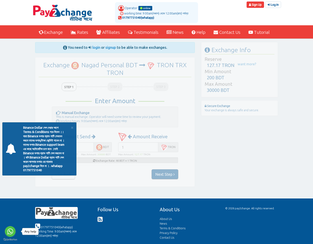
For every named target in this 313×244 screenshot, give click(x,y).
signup (110, 47)
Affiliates (110, 32)
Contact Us (229, 32)
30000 (101, 154)
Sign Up (256, 4)
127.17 (139, 154)
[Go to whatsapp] (10, 231)
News (178, 32)
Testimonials (145, 32)
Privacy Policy (169, 233)
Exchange (53, 32)
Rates (82, 32)
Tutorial (261, 32)
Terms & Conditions (173, 228)
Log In (274, 4)
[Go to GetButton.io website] (10, 239)
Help (200, 32)
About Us (166, 219)
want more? (247, 64)
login (96, 47)
